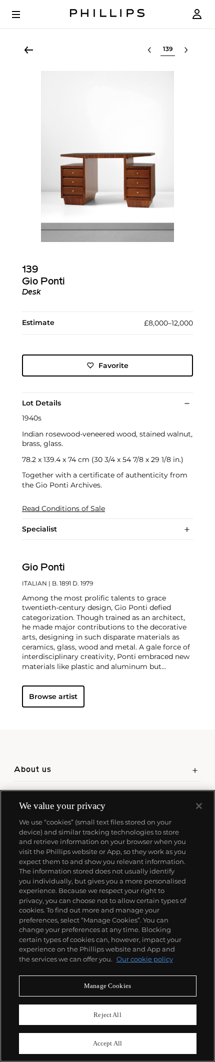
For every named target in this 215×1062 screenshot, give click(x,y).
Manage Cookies (107, 986)
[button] (107, 156)
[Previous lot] (149, 50)
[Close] (199, 806)
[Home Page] (107, 14)
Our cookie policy (144, 959)
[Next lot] (186, 50)
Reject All (107, 1014)
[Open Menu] (23, 15)
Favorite (113, 365)
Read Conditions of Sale (63, 508)
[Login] (197, 14)
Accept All (107, 1043)
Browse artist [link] (53, 696)
